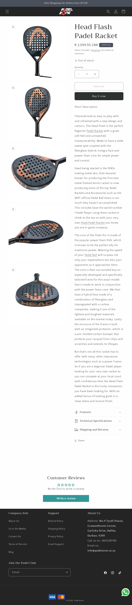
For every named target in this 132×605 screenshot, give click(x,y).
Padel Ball (91, 255)
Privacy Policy (55, 536)
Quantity (79, 67)
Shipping (95, 50)
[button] (7, 11)
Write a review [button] (66, 498)
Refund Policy (55, 521)
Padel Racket (95, 130)
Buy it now (99, 96)
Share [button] (81, 440)
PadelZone (79, 601)
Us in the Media (17, 528)
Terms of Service (18, 544)
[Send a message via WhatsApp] (125, 592)
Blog (11, 552)
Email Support (56, 544)
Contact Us (15, 536)
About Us (14, 521)
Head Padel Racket (93, 222)
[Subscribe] (66, 572)
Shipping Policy (56, 528)
